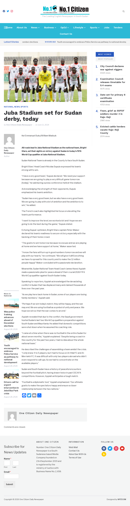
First (5, 467)
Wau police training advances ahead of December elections (9, 319)
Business (49, 27)
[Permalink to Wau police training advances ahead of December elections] (11, 303)
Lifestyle (78, 27)
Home (9, 27)
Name (7, 459)
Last (14, 467)
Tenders (117, 27)
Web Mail (73, 447)
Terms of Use (75, 457)
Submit (9, 484)
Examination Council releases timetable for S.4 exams (112, 82)
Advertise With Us (77, 454)
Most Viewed (104, 54)
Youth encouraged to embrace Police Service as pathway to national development (87, 42)
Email (7, 472)
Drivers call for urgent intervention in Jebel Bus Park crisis (11, 388)
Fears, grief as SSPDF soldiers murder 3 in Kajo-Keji (112, 113)
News (34, 27)
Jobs (106, 27)
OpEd (64, 27)
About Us (22, 27)
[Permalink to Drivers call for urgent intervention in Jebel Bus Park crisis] (11, 374)
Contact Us (66, 33)
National (8, 107)
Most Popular (105, 59)
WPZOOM (122, 499)
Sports (93, 27)
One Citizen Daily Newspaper (19, 125)
